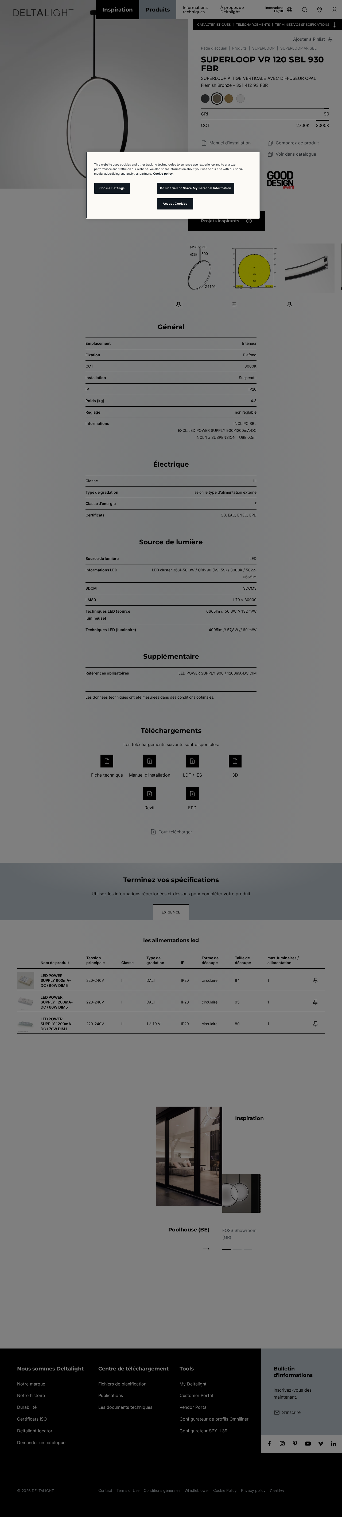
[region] (173, 185)
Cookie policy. (163, 173)
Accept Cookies (175, 203)
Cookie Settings (112, 188)
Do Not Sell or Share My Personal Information (195, 188)
